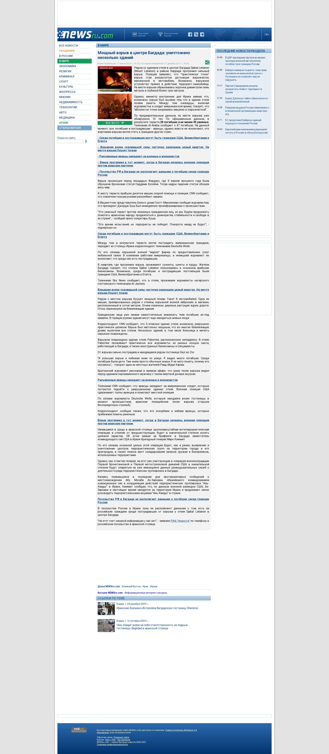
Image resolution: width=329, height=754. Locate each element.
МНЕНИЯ (64, 97)
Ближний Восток (131, 586)
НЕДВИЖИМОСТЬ (71, 102)
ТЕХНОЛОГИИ (68, 107)
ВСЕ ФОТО (113, 123)
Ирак (145, 586)
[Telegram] (202, 34)
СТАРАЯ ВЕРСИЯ (70, 128)
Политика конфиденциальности (112, 744)
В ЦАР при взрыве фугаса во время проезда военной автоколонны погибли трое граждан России (245, 60)
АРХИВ (63, 122)
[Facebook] (190, 34)
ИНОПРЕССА (67, 92)
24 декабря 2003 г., (138, 604)
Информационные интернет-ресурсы (146, 592)
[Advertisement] (164, 13)
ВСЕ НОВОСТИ (68, 45)
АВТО (62, 112)
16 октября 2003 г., (137, 620)
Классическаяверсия (171, 34)
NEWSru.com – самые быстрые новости (116, 742)
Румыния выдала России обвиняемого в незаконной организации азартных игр (247, 110)
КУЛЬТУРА (66, 86)
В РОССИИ (66, 56)
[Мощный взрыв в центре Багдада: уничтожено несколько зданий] (115, 79)
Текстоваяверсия (143, 34)
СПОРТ (63, 81)
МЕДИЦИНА (67, 117)
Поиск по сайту (66, 138)
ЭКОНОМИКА (67, 66)
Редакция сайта (121, 737)
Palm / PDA (110, 740)
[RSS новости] (196, 34)
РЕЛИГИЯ (65, 71)
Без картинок (124, 740)
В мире (103, 45)
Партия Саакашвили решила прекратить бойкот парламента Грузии (243, 89)
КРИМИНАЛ (66, 76)
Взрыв (153, 586)
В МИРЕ (64, 61)
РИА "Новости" (180, 520)
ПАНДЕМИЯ (67, 50)
